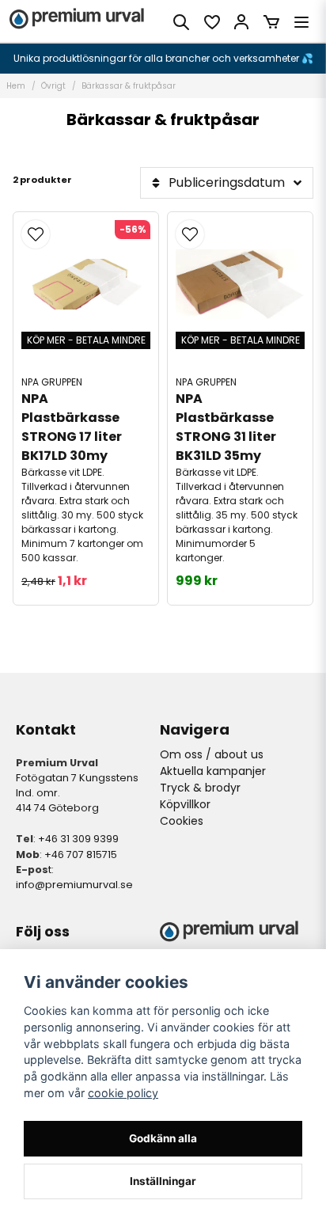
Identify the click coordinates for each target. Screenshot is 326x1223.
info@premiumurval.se (74, 884)
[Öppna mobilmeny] (301, 22)
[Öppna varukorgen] (271, 22)
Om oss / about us (211, 754)
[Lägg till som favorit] (211, 22)
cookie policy (123, 1093)
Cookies (181, 821)
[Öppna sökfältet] (181, 22)
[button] (35, 234)
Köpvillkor (185, 804)
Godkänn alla (163, 1138)
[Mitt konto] (241, 22)
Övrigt (53, 86)
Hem (15, 86)
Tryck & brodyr (200, 788)
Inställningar (163, 1181)
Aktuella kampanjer (213, 771)
